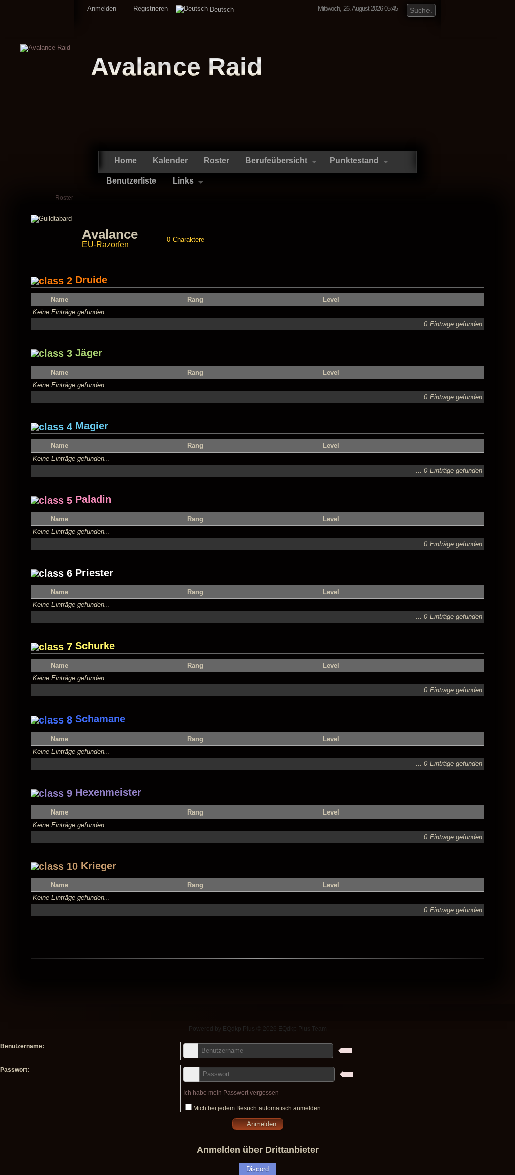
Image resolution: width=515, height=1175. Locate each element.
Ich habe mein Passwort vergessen (231, 1092)
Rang (195, 299)
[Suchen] (428, 9)
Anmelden (100, 8)
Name (59, 299)
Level (331, 299)
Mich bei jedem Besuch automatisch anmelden (257, 1108)
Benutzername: (22, 1046)
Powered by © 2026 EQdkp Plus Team (258, 1028)
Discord (257, 1169)
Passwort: (14, 1069)
